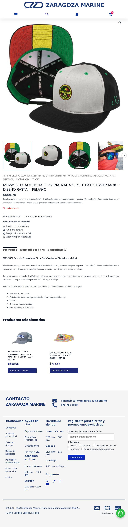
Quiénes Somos (10, 444)
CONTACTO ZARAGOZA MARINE (25, 401)
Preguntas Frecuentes (31, 438)
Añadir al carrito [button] (19, 370)
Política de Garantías (11, 470)
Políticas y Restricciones (12, 461)
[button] (16, 14)
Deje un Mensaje (34, 431)
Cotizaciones (32, 445)
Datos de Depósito (10, 452)
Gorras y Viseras (54, 175)
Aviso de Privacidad (11, 435)
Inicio (5, 175)
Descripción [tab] (10, 249)
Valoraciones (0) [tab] (57, 249)
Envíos (8, 477)
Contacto (10, 427)
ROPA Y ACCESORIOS (20, 175)
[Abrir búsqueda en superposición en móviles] (46, 14)
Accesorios (38, 175)
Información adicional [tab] (32, 249)
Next (124, 155)
